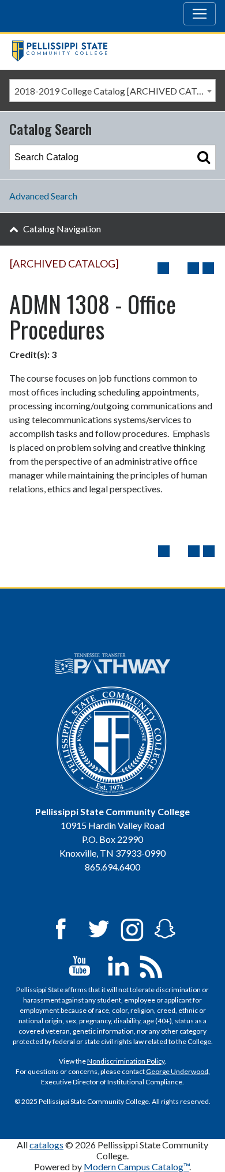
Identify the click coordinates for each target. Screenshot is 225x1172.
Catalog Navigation (62, 228)
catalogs (46, 1144)
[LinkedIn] (118, 964)
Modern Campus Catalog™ (136, 1166)
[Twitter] (99, 927)
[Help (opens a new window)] (208, 268)
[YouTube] (79, 964)
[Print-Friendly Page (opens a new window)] (193, 268)
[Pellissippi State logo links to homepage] (108, 51)
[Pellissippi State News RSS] (151, 964)
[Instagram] (132, 927)
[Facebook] (60, 927)
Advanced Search (43, 195)
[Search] (204, 157)
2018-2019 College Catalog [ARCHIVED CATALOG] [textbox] (114, 90)
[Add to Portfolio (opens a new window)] (163, 268)
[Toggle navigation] (199, 13)
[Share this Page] (178, 268)
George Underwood (177, 1071)
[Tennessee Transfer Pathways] (113, 663)
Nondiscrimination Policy (125, 1061)
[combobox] (112, 90)
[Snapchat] (165, 927)
